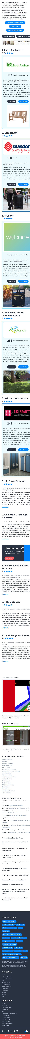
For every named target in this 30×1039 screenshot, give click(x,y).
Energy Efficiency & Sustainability (12, 934)
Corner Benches (6, 773)
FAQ (3, 996)
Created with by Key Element (15, 1037)
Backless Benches (7, 759)
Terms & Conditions (7, 1007)
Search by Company (9, 36)
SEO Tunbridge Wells (7, 1023)
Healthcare (6, 937)
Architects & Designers (9, 921)
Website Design (6, 982)
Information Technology (9, 944)
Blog (3, 1011)
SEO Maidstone (6, 1017)
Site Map (4, 1003)
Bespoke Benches (7, 765)
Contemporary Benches (9, 769)
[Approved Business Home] (26, 1031)
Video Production (6, 986)
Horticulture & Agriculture (19, 937)
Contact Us (5, 1009)
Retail (25, 951)
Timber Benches (6, 789)
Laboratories (18, 947)
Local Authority (7, 951)
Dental (20, 928)
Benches (4, 761)
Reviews (4, 992)
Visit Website (23, 101)
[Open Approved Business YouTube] (14, 1031)
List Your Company (7, 977)
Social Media (5, 988)
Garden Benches (7, 775)
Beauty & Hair (20, 924)
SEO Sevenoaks (6, 1019)
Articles (4, 994)
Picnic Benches (6, 783)
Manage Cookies (15, 26)
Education (6, 931)
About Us (4, 1005)
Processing (17, 951)
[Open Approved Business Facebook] (3, 1031)
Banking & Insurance (8, 924)
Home (3, 975)
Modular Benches (7, 779)
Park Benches (6, 781)
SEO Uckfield (5, 1025)
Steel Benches (6, 787)
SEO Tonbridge (6, 1021)
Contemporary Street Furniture (11, 771)
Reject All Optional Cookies (15, 30)
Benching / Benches (7, 763)
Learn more (12, 101)
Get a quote (9, 558)
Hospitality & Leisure (8, 941)
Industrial (19, 941)
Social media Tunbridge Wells (9, 1013)
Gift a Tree (5, 990)
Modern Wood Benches (9, 777)
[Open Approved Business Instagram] (5, 1031)
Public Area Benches (8, 785)
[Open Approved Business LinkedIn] (11, 1031)
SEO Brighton (5, 1015)
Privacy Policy (19, 14)
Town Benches (6, 792)
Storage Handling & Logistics (10, 957)
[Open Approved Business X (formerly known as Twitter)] (17, 1031)
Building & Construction (9, 928)
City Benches (6, 767)
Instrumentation (7, 947)
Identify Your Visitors (7, 978)
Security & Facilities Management (11, 954)
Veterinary (24, 957)
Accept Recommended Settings (15, 22)
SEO (3, 980)
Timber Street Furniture (8, 791)
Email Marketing (6, 984)
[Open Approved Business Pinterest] (8, 1031)
